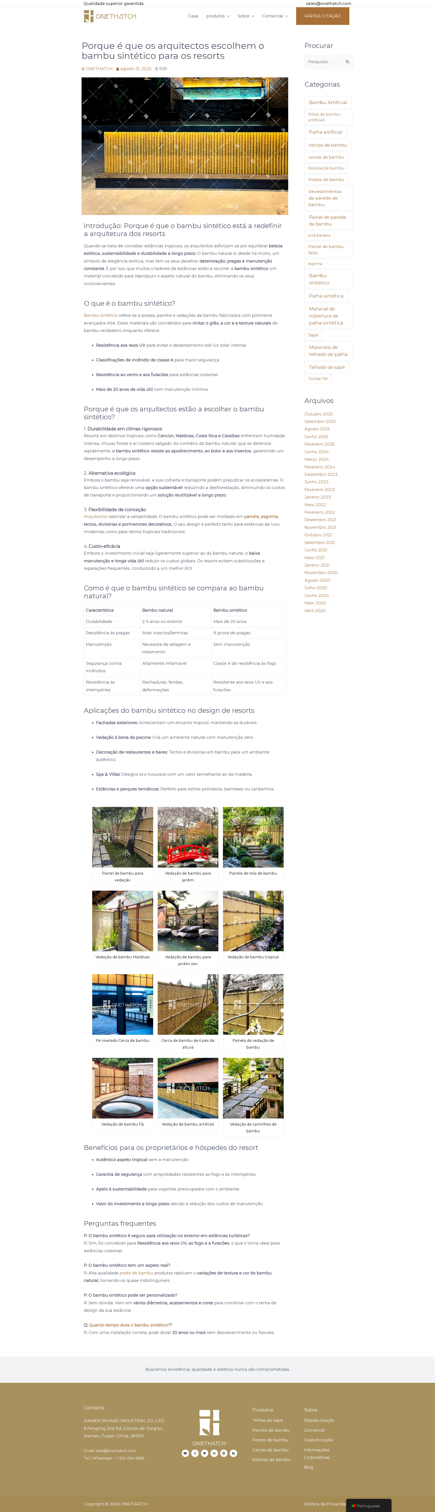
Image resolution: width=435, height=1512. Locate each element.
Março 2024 (316, 459)
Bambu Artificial (328, 102)
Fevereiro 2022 (319, 512)
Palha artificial (325, 132)
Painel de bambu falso (326, 249)
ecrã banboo (319, 235)
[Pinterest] (224, 1453)
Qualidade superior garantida (114, 3)
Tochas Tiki (318, 379)
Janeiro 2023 (317, 497)
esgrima (269, 516)
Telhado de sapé (327, 367)
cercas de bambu (328, 145)
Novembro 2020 (321, 572)
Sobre (243, 16)
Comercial (272, 16)
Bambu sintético (101, 315)
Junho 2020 (316, 595)
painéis (251, 516)
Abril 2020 (315, 610)
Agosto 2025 (317, 429)
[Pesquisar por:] (328, 61)
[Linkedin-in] (214, 1453)
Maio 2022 (315, 504)
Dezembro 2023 (321, 474)
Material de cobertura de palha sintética (326, 316)
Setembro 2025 (320, 421)
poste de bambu (137, 1273)
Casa (193, 16)
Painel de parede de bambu (327, 220)
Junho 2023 (316, 481)
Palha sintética (326, 296)
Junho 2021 (315, 550)
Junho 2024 (316, 451)
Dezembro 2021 (320, 519)
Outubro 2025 (318, 414)
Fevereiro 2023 (319, 489)
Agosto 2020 (317, 580)
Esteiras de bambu (326, 168)
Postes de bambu (326, 179)
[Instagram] (195, 1453)
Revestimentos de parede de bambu (325, 198)
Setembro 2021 (319, 542)
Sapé (313, 335)
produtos (215, 16)
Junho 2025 (316, 436)
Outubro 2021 (318, 534)
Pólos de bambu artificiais (324, 117)
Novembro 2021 (320, 527)
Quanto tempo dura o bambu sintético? (129, 1325)
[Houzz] (233, 1453)
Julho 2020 (315, 587)
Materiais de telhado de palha (328, 350)
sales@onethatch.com (328, 3)
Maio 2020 (315, 603)
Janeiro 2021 (317, 565)
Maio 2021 (314, 557)
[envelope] (299, 4)
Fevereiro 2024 (319, 467)
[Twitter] (204, 1453)
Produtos (262, 1410)
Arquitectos (95, 516)
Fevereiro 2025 (319, 444)
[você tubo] (185, 1453)
